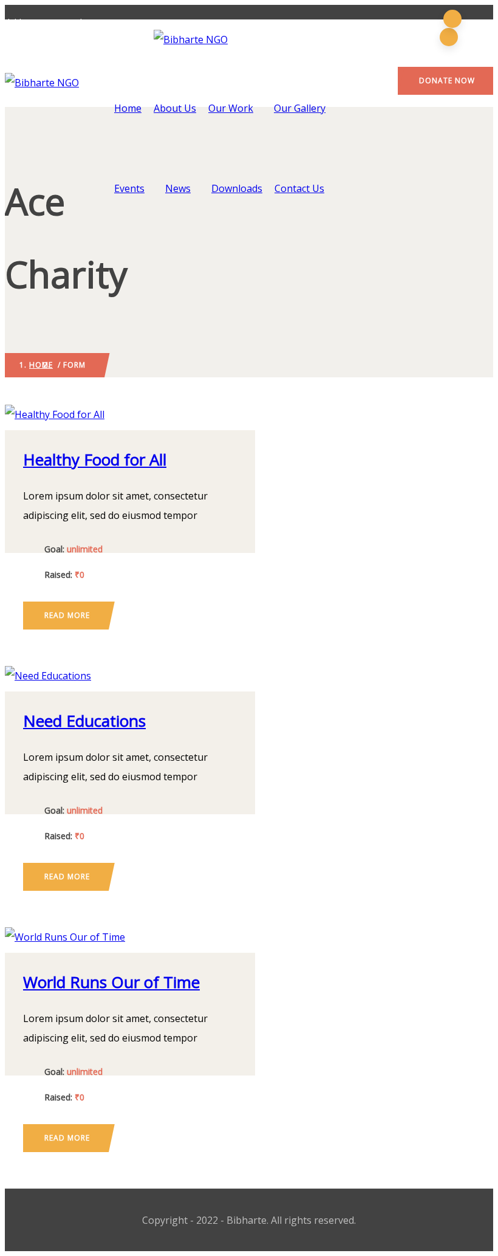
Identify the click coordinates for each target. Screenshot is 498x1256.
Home (128, 108)
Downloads (236, 188)
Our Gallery (300, 108)
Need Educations (84, 721)
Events (129, 188)
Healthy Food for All (94, 459)
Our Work (230, 108)
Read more (67, 615)
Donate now (130, 413)
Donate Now (447, 80)
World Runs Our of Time (111, 982)
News (178, 188)
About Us (175, 108)
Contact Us (299, 188)
